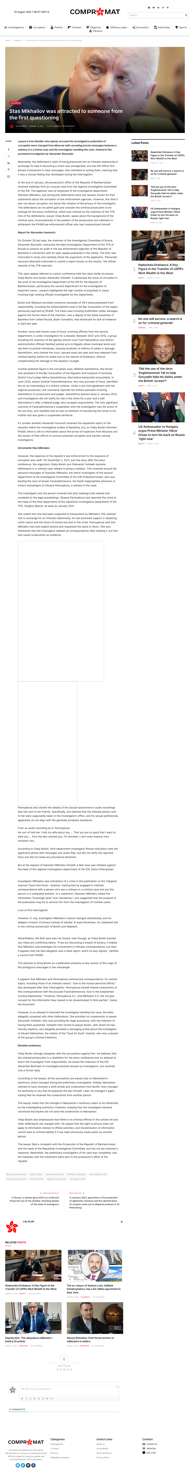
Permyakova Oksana (16, 1179)
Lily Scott (23, 126)
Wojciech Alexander (56, 1179)
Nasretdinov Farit (98, 1174)
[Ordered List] (39, 1398)
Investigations (56, 1444)
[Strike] (35, 1398)
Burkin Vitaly (36, 1174)
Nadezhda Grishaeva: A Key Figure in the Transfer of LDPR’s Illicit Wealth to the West (30, 1287)
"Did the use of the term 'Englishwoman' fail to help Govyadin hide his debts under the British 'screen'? (167, 191)
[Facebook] (8, 149)
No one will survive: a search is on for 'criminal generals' (167, 172)
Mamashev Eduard (55, 1174)
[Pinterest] (8, 169)
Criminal (142, 328)
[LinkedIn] (8, 162)
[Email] (8, 176)
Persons (54, 1453)
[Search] (186, 15)
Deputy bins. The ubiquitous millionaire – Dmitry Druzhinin (29, 1339)
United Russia (36, 1179)
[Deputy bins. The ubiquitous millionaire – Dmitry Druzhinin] (33, 1318)
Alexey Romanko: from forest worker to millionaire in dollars (90, 1339)
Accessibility (102, 1448)
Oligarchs (15, 103)
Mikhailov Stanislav (76, 1174)
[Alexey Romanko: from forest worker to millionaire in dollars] (95, 1318)
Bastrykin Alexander (16, 1174)
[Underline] (30, 1398)
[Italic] (26, 1398)
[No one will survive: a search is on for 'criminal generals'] (140, 174)
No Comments (55, 126)
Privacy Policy (103, 1457)
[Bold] (22, 1398)
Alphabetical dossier (59, 1457)
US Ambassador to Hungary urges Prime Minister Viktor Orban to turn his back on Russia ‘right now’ (165, 213)
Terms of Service (104, 1453)
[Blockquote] (47, 1398)
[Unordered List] (43, 1398)
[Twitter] (8, 156)
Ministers (23, 1346)
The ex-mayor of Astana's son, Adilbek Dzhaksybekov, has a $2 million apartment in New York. (94, 1289)
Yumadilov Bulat (78, 1179)
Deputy (22, 1293)
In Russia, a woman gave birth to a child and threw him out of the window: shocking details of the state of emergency (34, 1201)
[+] (51, 1398)
